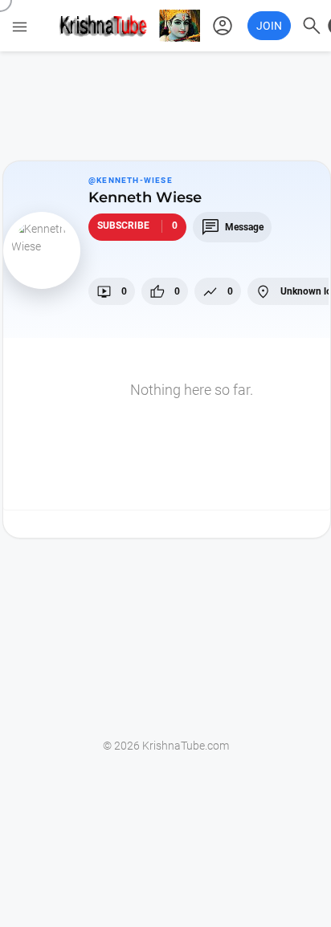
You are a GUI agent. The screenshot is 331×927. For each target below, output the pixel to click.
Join (269, 25)
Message (232, 227)
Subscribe (137, 225)
